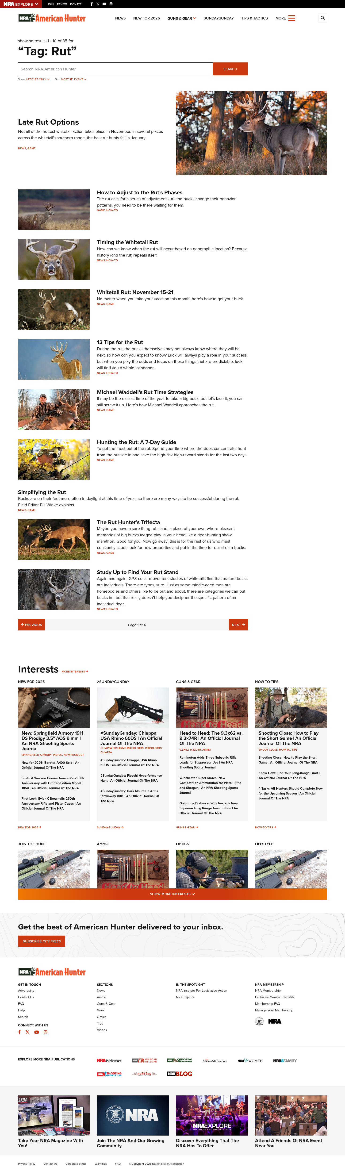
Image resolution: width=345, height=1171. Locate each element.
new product (74, 755)
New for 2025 (28, 827)
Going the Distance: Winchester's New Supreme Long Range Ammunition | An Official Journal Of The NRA (209, 808)
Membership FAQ (267, 1003)
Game (31, 148)
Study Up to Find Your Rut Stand (138, 572)
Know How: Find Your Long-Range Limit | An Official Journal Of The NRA (289, 775)
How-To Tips (267, 681)
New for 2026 (146, 18)
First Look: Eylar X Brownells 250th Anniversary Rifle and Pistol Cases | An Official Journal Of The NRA (51, 803)
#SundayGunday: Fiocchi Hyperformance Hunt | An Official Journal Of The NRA (131, 778)
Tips (294, 750)
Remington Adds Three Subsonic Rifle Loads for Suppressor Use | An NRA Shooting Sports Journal (208, 762)
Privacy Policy (26, 1164)
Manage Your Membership (274, 1010)
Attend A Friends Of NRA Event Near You (288, 1143)
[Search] (322, 18)
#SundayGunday (113, 681)
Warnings (101, 1164)
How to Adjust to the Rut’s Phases (139, 192)
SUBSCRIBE (42, 941)
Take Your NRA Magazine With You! (50, 1143)
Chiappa (106, 752)
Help (21, 1010)
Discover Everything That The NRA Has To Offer (207, 1143)
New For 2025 (31, 681)
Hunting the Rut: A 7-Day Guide (136, 442)
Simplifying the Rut (42, 492)
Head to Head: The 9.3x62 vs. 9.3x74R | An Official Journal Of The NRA (211, 738)
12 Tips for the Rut (120, 342)
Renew (62, 4)
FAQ (21, 1003)
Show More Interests (198, 893)
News (120, 18)
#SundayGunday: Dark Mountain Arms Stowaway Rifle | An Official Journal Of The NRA (129, 796)
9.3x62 (184, 750)
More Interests (73, 671)
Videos (102, 1030)
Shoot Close (268, 750)
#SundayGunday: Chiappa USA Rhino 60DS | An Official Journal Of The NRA (131, 738)
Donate (75, 4)
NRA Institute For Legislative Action (201, 990)
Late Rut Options (48, 122)
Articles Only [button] (36, 79)
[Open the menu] (291, 17)
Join (50, 4)
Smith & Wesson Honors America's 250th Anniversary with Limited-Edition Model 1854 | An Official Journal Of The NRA (53, 783)
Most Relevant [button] (72, 79)
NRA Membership (268, 990)
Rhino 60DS (153, 748)
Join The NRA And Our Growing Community (131, 1143)
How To (284, 750)
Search (230, 68)
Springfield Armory (37, 755)
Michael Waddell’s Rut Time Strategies (145, 392)
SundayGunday (219, 18)
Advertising (26, 990)
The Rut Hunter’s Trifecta (128, 522)
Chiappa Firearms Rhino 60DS (122, 748)
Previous (33, 624)
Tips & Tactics (254, 18)
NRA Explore (185, 997)
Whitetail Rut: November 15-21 (135, 292)
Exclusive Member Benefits (275, 997)
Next (240, 624)
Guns (101, 1010)
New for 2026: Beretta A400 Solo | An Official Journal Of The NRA (50, 765)
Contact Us (26, 997)
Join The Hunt (32, 844)
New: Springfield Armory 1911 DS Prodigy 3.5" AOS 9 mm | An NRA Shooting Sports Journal (52, 740)
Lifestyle (264, 844)
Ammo (206, 750)
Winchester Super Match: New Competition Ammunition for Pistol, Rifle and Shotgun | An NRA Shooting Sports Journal (210, 785)
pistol (57, 755)
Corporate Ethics (76, 1164)
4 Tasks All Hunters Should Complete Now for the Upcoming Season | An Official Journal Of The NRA (291, 793)
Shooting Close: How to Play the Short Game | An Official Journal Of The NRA (288, 738)
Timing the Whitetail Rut (127, 242)
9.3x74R (195, 750)
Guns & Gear (180, 18)
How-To (112, 210)
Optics (182, 844)
